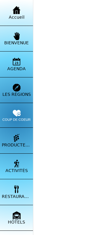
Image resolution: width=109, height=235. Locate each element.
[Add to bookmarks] (95, 30)
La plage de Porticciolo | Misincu (44, 128)
